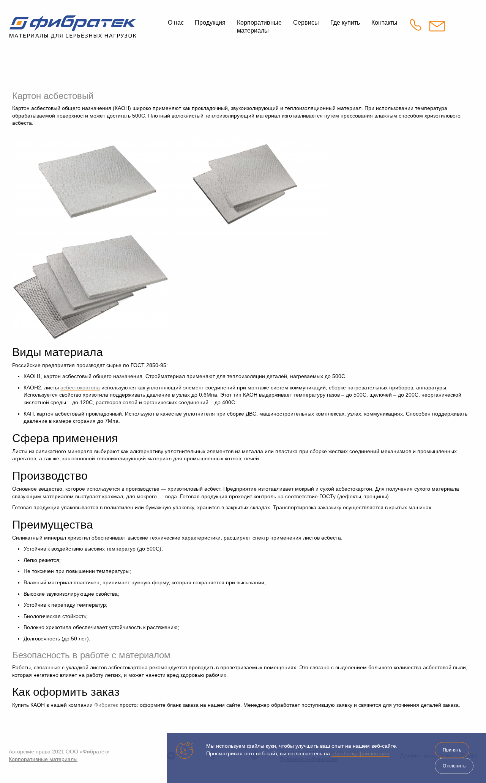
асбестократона (80, 387)
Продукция (210, 22)
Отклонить (454, 766)
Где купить (345, 22)
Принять (452, 750)
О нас (176, 22)
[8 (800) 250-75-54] (417, 27)
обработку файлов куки (360, 753)
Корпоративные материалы (43, 759)
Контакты (384, 22)
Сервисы (306, 22)
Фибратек (106, 705)
